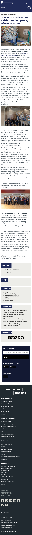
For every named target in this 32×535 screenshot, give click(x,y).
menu (29, 8)
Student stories (9, 299)
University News (9, 300)
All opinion (13, 367)
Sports (6, 297)
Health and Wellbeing (10, 294)
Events (6, 292)
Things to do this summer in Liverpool (14, 319)
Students (9, 272)
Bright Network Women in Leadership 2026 (15, 321)
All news (6, 367)
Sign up (5, 377)
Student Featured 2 (12, 270)
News (3, 7)
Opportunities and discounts (12, 295)
